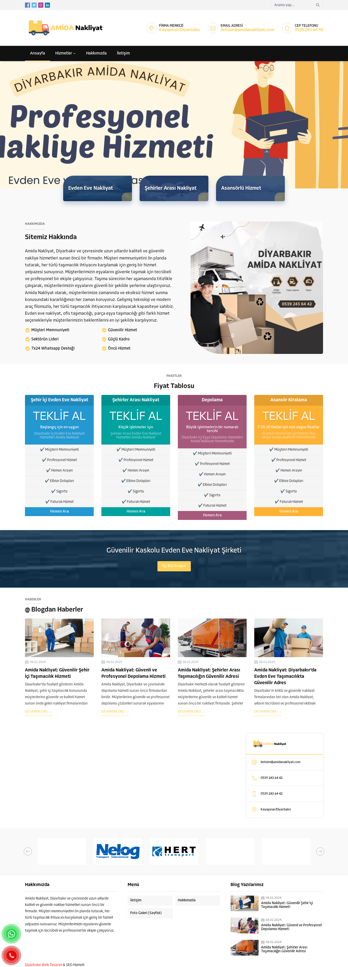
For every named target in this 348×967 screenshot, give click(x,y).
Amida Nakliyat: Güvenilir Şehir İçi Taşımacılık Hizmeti (287, 905)
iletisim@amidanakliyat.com (247, 30)
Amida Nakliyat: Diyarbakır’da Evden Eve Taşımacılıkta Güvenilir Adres (285, 676)
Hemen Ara (59, 512)
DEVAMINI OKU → (38, 712)
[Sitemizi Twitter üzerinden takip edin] (34, 5)
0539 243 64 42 (309, 30)
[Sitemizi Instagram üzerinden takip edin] (40, 5)
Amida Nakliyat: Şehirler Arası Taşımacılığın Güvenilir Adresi (284, 949)
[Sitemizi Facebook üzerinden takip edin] (27, 5)
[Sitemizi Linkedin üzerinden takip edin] (47, 5)
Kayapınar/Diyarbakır (179, 30)
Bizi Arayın (177, 566)
